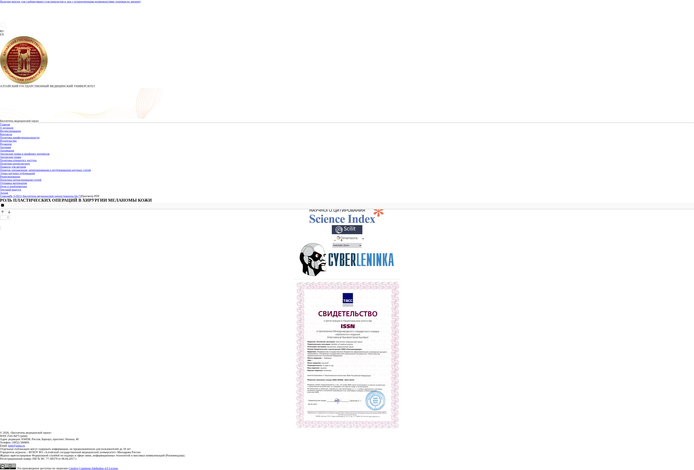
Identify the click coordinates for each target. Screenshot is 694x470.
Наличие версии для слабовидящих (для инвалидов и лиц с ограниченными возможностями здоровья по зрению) (70, 1)
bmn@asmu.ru (16, 445)
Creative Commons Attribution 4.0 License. (93, 468)
